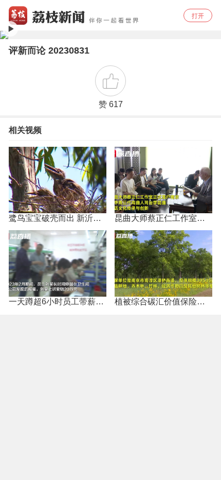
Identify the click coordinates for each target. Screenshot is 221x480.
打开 (198, 16)
